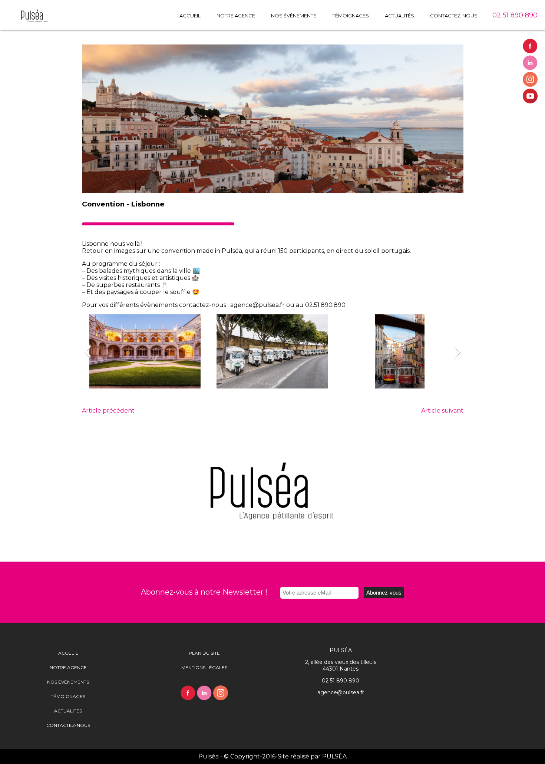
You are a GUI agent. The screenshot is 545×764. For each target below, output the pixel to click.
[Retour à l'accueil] (24, 22)
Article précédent (108, 410)
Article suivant (442, 410)
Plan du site (204, 653)
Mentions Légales (204, 667)
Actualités (399, 16)
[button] (87, 351)
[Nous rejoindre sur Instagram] (530, 79)
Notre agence (236, 16)
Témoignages (351, 16)
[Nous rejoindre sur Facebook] (530, 46)
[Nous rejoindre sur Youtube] (530, 96)
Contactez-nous (454, 16)
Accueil (190, 16)
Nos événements (294, 16)
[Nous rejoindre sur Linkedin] (530, 62)
